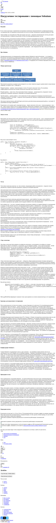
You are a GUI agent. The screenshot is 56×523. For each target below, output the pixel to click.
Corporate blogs (7, 509)
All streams (5, 1)
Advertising (6, 510)
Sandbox (6, 493)
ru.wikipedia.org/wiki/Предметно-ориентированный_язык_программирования (20, 109)
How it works (7, 498)
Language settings (5, 520)
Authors (5, 491)
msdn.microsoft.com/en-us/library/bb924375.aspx (34, 425)
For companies (7, 500)
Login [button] (2, 9)
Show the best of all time (6, 476)
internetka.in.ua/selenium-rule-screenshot (10, 229)
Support (11, 520)
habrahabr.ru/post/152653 (22, 60)
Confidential (6, 504)
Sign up (5, 482)
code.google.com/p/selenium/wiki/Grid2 (43, 361)
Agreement (6, 503)
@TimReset (3, 458)
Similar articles (11, 473)
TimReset (3, 12)
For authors (6, 499)
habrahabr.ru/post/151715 (10, 60)
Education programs (8, 513)
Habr (8, 521)
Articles (5, 487)
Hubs (5, 490)
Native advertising (8, 512)
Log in (5, 481)
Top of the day (4, 473)
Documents (6, 501)
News (5, 489)
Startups (5, 514)
